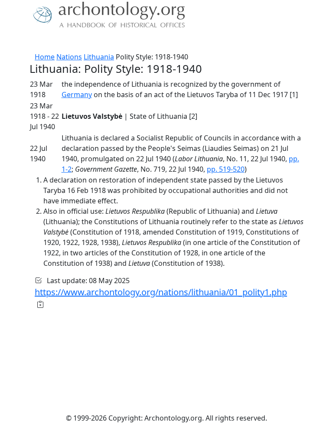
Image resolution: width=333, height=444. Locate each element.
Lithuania (99, 57)
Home (45, 57)
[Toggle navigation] (17, 41)
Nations (69, 57)
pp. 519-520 (226, 169)
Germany (77, 94)
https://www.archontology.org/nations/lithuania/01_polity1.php (161, 292)
